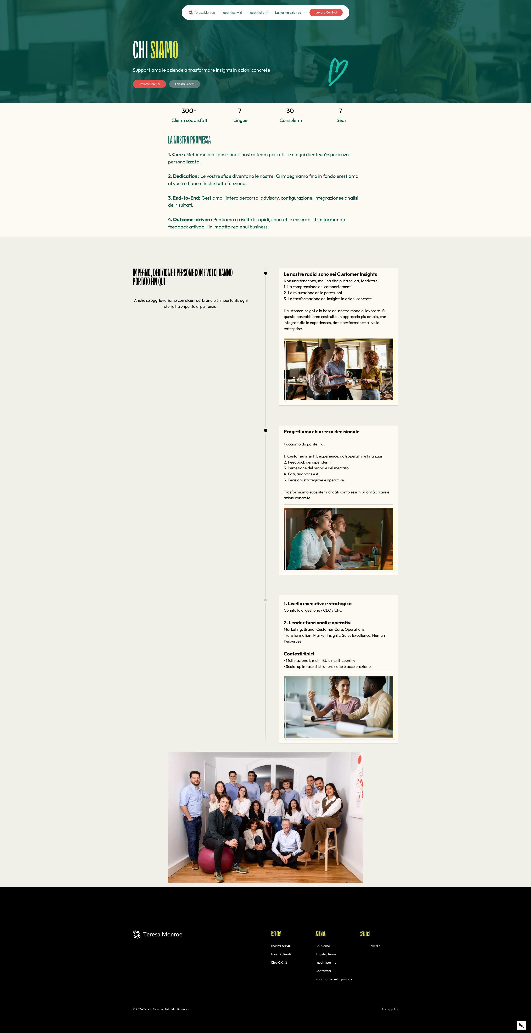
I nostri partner (326, 962)
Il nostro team (325, 954)
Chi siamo (322, 946)
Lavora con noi (326, 12)
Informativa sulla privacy (333, 979)
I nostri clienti (258, 12)
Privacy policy (390, 1009)
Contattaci (323, 971)
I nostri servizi (232, 12)
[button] (290, 12)
